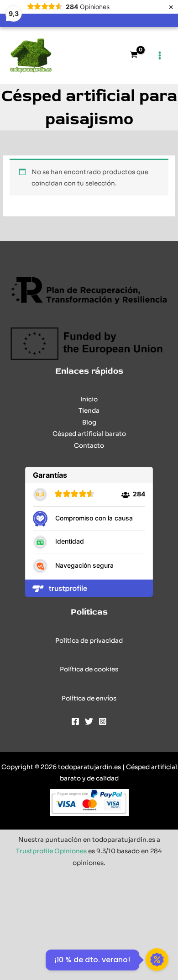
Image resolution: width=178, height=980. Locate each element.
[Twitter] (89, 721)
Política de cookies (89, 669)
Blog (89, 422)
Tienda (89, 411)
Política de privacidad (89, 641)
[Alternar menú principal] (160, 56)
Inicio (89, 399)
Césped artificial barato (89, 434)
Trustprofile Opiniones (51, 851)
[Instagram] (103, 721)
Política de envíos (89, 698)
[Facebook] (75, 721)
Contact (87, 446)
